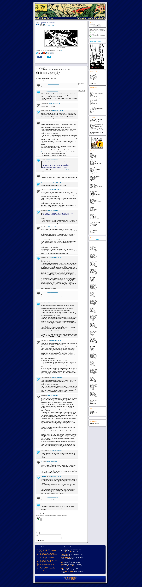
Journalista (92, 179)
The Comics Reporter (94, 218)
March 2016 (92, 283)
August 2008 (92, 387)
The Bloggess (93, 217)
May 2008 (92, 391)
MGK (45, 24)
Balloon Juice (93, 156)
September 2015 (93, 289)
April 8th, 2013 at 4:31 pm (52, 226)
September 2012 (93, 331)
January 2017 (93, 271)
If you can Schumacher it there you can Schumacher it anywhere (45, 565)
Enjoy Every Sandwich (95, 169)
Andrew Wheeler (93, 155)
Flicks (91, 94)
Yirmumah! (92, 232)
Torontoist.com (93, 228)
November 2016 (93, 273)
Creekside (92, 164)
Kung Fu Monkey (93, 185)
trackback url (55, 80)
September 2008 (93, 386)
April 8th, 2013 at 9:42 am (53, 84)
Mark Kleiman (93, 193)
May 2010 (92, 363)
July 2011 (92, 347)
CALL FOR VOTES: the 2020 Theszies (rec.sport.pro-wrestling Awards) (45, 558)
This (42, 151)
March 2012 (92, 338)
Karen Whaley (93, 79)
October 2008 (93, 385)
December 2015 (93, 286)
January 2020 (93, 255)
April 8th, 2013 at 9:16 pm (52, 395)
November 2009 (93, 370)
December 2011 (93, 341)
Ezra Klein (92, 170)
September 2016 (93, 276)
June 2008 (92, 389)
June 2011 (92, 348)
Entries (92, 411)
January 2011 (93, 354)
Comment (38, 517)
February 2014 (93, 311)
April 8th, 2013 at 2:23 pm (55, 189)
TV (90, 110)
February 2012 (93, 339)
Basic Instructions (93, 157)
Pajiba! (91, 202)
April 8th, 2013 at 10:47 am (57, 110)
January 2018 (93, 265)
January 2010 (93, 368)
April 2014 (92, 309)
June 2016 (92, 279)
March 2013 (92, 324)
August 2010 (92, 360)
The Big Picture (93, 216)
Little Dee (92, 192)
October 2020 (93, 252)
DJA (42, 461)
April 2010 (92, 364)
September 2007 (93, 400)
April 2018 (92, 262)
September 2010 (93, 358)
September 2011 (93, 345)
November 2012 (93, 329)
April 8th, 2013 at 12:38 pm (52, 159)
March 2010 (92, 365)
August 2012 (92, 332)
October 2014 (93, 302)
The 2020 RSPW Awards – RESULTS (45, 556)
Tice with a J (43, 476)
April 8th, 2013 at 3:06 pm (52, 210)
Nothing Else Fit (93, 103)
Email (37, 535)
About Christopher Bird (95, 121)
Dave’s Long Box (93, 165)
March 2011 (92, 352)
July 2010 (92, 361)
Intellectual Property (94, 99)
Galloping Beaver (93, 172)
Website (37, 538)
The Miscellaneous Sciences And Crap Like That (96, 109)
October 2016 (93, 275)
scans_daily (92, 211)
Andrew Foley (93, 74)
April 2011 (92, 350)
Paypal (97, 239)
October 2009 (93, 371)
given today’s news (41, 563)
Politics (91, 106)
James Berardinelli (94, 177)
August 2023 (92, 245)
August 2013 (92, 318)
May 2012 (92, 335)
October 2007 (93, 399)
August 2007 (92, 401)
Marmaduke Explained (95, 194)
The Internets (92, 107)
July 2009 (92, 375)
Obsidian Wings (93, 200)
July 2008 (92, 388)
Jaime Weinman (93, 77)
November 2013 (93, 315)
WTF (91, 112)
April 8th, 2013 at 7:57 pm (55, 340)
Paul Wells (92, 203)
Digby (91, 168)
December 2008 (93, 383)
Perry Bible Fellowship (95, 206)
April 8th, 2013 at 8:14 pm (56, 377)
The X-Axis (92, 226)
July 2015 (92, 292)
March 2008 (92, 393)
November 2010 (93, 356)
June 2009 (92, 376)
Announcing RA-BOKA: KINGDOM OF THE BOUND (49, 69)
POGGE (91, 208)
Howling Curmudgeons (95, 176)
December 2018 (93, 261)
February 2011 (93, 353)
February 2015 (93, 298)
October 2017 (93, 269)
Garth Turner (92, 174)
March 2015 (92, 296)
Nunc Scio (92, 199)
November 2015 (93, 287)
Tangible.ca (92, 215)
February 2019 (93, 258)
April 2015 (92, 295)
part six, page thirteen (48, 23)
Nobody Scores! (93, 197)
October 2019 (93, 257)
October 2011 (93, 343)
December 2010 (93, 355)
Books (91, 91)
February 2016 (93, 284)
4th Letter (92, 154)
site (61, 50)
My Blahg (92, 195)
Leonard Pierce (93, 187)
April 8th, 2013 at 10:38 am (54, 103)
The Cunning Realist (94, 219)
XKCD (91, 231)
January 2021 (93, 249)
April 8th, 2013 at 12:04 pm (52, 121)
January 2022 (93, 247)
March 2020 (92, 254)
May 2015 (92, 294)
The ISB (91, 221)
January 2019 (93, 260)
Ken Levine (92, 182)
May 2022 (92, 246)
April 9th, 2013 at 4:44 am (55, 476)
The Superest (93, 225)
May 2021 (92, 248)
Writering (92, 111)
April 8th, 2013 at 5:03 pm (55, 257)
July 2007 (92, 402)
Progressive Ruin (93, 209)
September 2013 (93, 317)
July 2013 (92, 319)
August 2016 (92, 277)
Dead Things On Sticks (95, 167)
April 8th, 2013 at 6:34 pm (52, 302)
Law (91, 101)
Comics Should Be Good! (95, 163)
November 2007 (93, 398)
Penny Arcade (93, 205)
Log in (91, 410)
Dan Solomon (93, 75)
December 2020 (93, 250)
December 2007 (93, 396)
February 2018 (93, 264)
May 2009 (92, 377)
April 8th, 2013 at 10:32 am (52, 90)
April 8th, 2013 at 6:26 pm (52, 292)
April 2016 (92, 281)
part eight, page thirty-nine (43, 74)
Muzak (91, 102)
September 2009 (93, 372)
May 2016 (92, 280)
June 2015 (92, 293)
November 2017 (93, 268)
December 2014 (93, 300)
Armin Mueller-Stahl (64, 169)
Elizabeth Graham (94, 76)
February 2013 (93, 325)
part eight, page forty (42, 73)
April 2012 (92, 337)
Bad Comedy (92, 89)
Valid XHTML (67, 578)
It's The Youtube (93, 100)
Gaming (91, 95)
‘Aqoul (91, 153)
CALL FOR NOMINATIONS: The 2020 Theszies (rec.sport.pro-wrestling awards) (47, 561)
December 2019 (93, 256)
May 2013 (92, 322)
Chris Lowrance (44, 182)
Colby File (92, 162)
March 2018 (92, 263)
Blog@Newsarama (94, 159)
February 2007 (93, 403)
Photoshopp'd (93, 104)
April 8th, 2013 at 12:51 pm (57, 182)
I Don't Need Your (96, 123)
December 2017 (93, 266)
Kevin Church (93, 183)
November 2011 (93, 342)
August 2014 (92, 304)
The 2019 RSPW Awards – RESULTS (45, 567)
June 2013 (92, 321)
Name (37, 532)
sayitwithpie (92, 210)
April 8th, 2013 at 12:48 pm (55, 174)
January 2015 (93, 299)
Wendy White (93, 83)
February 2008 (93, 394)
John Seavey (92, 178)
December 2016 (93, 272)
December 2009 (93, 369)
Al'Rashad (47, 25)
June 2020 (92, 253)
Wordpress (73, 579)
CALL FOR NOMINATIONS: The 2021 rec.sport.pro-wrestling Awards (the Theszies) (47, 554)
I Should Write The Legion (95, 98)
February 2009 (93, 380)
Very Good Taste (93, 229)
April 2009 (92, 378)
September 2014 (93, 303)
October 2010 (93, 357)
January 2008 (93, 395)
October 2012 (93, 330)
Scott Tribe (92, 214)
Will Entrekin (92, 82)
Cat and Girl (92, 160)
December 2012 (93, 327)
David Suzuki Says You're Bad (96, 93)
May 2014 (92, 308)
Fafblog (91, 171)
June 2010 (92, 362)
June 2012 (92, 334)
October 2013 (93, 316)
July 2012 (92, 333)
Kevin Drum (92, 184)
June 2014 (92, 307)
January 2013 (93, 326)
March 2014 (92, 310)
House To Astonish (94, 175)
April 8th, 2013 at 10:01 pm (56, 450)
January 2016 (93, 285)
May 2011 (92, 349)
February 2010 (93, 366)
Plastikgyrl (92, 207)
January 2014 (93, 312)
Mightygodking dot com (72, 577)
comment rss (48, 80)
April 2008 (92, 392)
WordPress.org (93, 413)
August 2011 (92, 346)
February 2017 (93, 270)
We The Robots (93, 230)
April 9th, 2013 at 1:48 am (52, 461)
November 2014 (93, 301)
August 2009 (92, 373)
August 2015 (92, 291)
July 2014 (92, 306)
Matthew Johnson (94, 81)
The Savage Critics (94, 224)
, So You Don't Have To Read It (96, 130)
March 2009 (92, 379)
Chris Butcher (93, 161)
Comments (93, 412)
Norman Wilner (93, 198)
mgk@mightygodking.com (95, 41)
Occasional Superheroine (95, 201)
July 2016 (92, 278)
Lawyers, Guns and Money (96, 186)
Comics (52, 25)
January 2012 (93, 340)
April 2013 (92, 323)
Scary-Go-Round (93, 213)
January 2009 (93, 381)
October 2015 (93, 288)
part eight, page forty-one (43, 72)
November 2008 (93, 384)
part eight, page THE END (43, 71)
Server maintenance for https (43, 549)
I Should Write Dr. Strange (95, 96)
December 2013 (93, 314)
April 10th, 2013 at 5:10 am (55, 503)
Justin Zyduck (93, 78)
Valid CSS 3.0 (73, 578)
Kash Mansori (93, 180)
